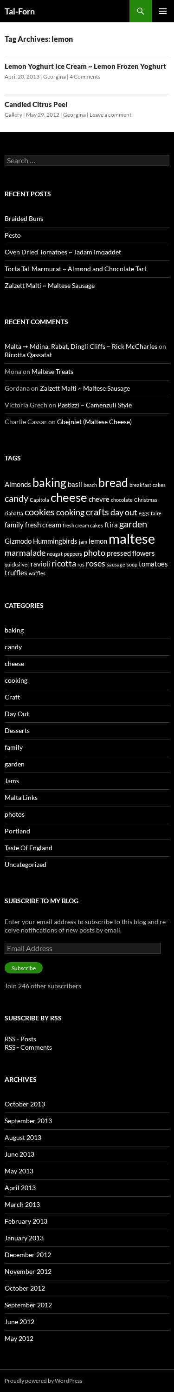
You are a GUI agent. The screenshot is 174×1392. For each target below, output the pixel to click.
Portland (17, 831)
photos (15, 814)
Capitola (39, 500)
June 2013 (19, 1154)
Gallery (13, 114)
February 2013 (26, 1221)
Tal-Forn (20, 11)
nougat (55, 554)
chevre (99, 499)
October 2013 (25, 1104)
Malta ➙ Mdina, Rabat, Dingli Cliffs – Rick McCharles (81, 346)
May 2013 (19, 1171)
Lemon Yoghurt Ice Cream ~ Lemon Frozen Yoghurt (85, 66)
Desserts (17, 730)
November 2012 (28, 1271)
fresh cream (43, 524)
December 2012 (28, 1255)
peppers (73, 554)
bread (113, 482)
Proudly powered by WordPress (43, 1380)
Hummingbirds (55, 541)
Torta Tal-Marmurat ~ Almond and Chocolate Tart (76, 269)
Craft (12, 697)
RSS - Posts (20, 1039)
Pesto (13, 235)
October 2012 (25, 1288)
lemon (98, 541)
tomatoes (153, 563)
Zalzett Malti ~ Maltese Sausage (50, 285)
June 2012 (19, 1321)
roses (95, 563)
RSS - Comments (28, 1047)
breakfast (140, 485)
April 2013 (20, 1188)
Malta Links (21, 797)
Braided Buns (24, 218)
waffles (37, 573)
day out (123, 512)
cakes (159, 485)
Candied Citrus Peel (36, 104)
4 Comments (85, 76)
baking (49, 482)
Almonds (18, 484)
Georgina (54, 76)
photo (94, 552)
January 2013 (24, 1238)
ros (80, 564)
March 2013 (22, 1204)
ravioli (40, 563)
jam (83, 542)
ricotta (64, 563)
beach (90, 485)
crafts (97, 511)
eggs (144, 513)
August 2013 (23, 1137)
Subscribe (24, 968)
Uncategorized (25, 864)
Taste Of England (28, 848)
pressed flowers (131, 553)
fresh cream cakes (83, 525)
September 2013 (28, 1121)
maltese (132, 538)
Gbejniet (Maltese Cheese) (94, 422)
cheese (69, 497)
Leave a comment (110, 114)
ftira (111, 524)
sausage (116, 564)
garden (133, 523)
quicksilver (17, 564)
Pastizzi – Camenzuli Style (95, 405)
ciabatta (14, 513)
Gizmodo (18, 541)
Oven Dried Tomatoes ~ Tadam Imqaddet (63, 252)
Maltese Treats (52, 371)
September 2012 (28, 1305)
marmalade (25, 552)
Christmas (145, 500)
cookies (40, 511)
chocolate (122, 500)
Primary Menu (163, 11)
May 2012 (19, 1338)
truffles (16, 572)
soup (132, 564)
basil (75, 484)
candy (16, 498)
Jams (12, 781)
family (14, 524)
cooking (70, 512)
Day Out (17, 714)
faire (156, 513)
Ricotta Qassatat (28, 355)
